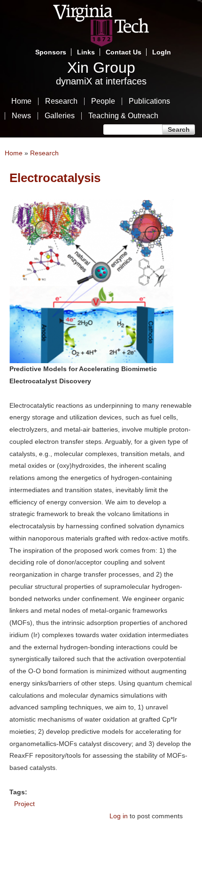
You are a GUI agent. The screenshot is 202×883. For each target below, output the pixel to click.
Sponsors (50, 52)
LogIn (161, 52)
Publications (149, 101)
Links (86, 52)
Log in (118, 816)
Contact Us (123, 52)
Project (24, 803)
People (103, 101)
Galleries (60, 116)
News (21, 116)
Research (61, 101)
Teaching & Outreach (123, 116)
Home (21, 101)
